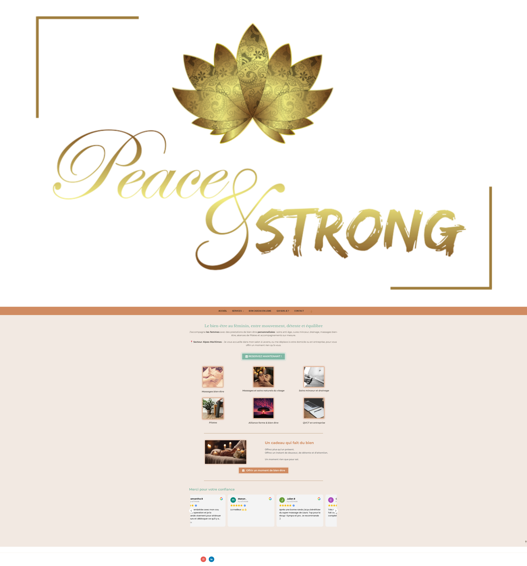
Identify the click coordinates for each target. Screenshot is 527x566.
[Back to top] (526, 541)
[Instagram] (203, 559)
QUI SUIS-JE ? (283, 311)
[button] (336, 511)
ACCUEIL (222, 311)
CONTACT (299, 311)
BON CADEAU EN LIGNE (260, 311)
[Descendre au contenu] (311, 311)
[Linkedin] (211, 559)
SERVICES (237, 311)
